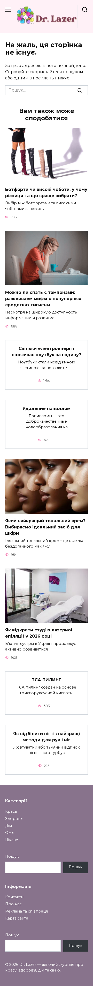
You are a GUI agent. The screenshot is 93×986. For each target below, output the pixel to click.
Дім (8, 825)
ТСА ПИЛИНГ (46, 679)
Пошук (12, 856)
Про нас (13, 904)
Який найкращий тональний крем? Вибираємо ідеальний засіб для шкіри (45, 527)
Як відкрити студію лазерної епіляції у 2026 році (39, 633)
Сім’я (9, 832)
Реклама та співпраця (26, 911)
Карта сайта (16, 918)
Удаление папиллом (46, 408)
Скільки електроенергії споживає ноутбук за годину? (46, 351)
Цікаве (11, 840)
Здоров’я (14, 818)
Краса (11, 811)
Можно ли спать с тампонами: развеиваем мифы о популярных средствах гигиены (43, 298)
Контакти (14, 897)
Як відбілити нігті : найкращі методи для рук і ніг (46, 736)
